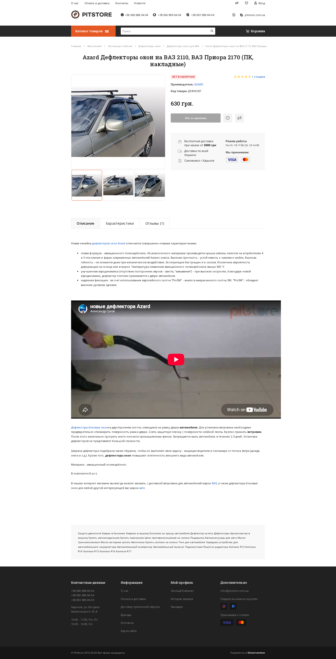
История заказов (182, 599)
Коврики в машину (137, 533)
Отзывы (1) (154, 223)
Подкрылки (197, 537)
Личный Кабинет (182, 591)
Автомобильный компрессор (134, 547)
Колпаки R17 (123, 551)
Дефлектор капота (201, 533)
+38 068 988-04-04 (82, 591)
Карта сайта (129, 631)
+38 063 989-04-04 (82, 600)
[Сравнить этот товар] (239, 118)
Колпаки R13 (236, 547)
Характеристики (120, 223)
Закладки (177, 607)
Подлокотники (194, 547)
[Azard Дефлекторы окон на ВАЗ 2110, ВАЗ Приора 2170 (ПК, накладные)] (118, 122)
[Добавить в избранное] (227, 118)
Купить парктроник (132, 537)
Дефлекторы (221, 533)
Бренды (126, 615)
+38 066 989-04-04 (82, 595)
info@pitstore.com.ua (234, 591)
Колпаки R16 (107, 551)
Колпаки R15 (91, 551)
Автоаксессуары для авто (221, 537)
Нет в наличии (195, 118)
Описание (85, 223)
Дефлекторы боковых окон (89, 427)
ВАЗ (214, 483)
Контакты (127, 623)
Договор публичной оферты (140, 607)
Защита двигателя (89, 533)
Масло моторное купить (115, 542)
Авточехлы (138, 542)
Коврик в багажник (113, 533)
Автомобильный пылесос (168, 547)
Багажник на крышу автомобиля (170, 533)
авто (142, 488)
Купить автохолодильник (104, 537)
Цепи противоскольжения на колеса (167, 537)
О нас (124, 591)
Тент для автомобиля (192, 542)
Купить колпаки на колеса (161, 542)
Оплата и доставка (133, 599)
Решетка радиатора (215, 547)
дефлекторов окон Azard (108, 243)
